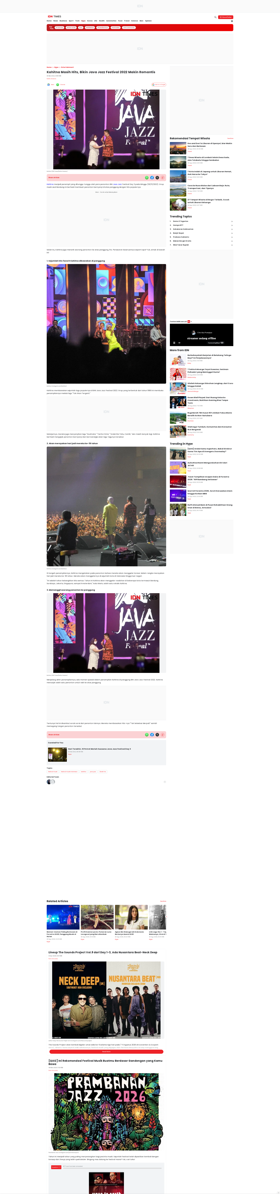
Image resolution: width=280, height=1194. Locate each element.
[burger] (232, 21)
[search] (215, 17)
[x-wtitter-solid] (157, 177)
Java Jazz (117, 184)
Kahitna (50, 184)
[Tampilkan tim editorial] (165, 782)
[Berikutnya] (166, 909)
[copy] (162, 177)
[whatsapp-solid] (147, 177)
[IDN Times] (54, 16)
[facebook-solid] (152, 177)
